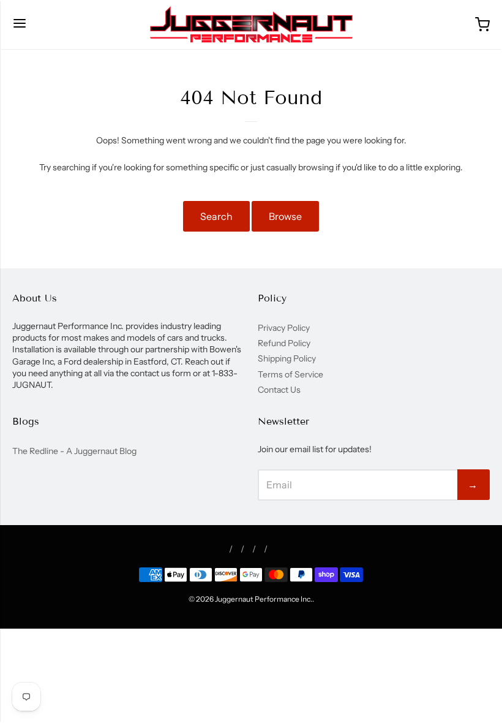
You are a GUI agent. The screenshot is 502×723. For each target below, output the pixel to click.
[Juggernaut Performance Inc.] (251, 24)
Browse (285, 216)
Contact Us (279, 389)
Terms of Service (290, 374)
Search (216, 216)
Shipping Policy (287, 358)
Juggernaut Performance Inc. (263, 599)
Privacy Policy (284, 327)
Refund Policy (284, 343)
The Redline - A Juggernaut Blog (74, 450)
